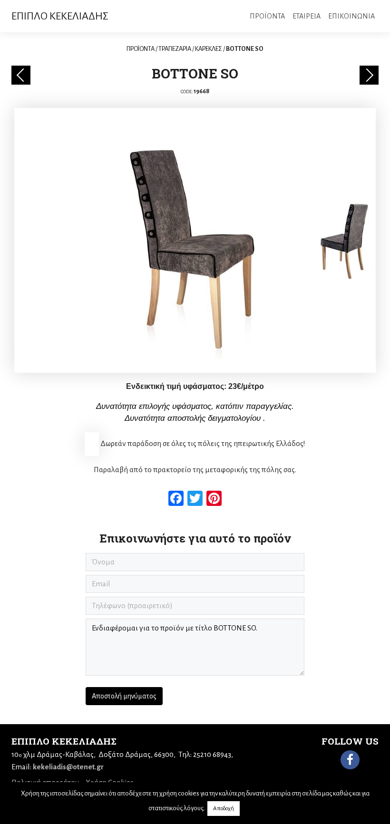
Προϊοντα (267, 16)
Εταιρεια (306, 16)
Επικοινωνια (351, 16)
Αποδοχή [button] (223, 808)
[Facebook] (350, 759)
